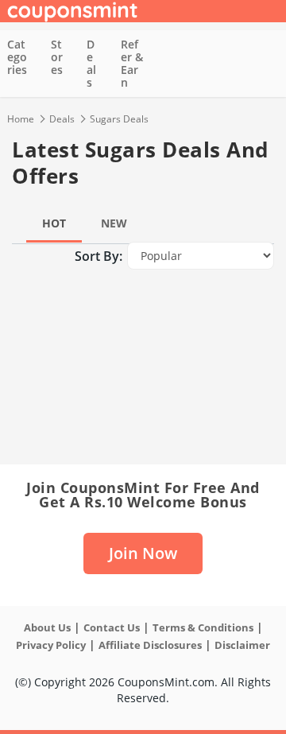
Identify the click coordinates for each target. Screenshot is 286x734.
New (114, 223)
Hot (54, 223)
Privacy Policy (51, 645)
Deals (91, 63)
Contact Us (111, 627)
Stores (57, 57)
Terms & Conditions (203, 627)
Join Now (143, 553)
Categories (17, 57)
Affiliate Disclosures (150, 645)
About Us (47, 627)
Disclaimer (242, 645)
